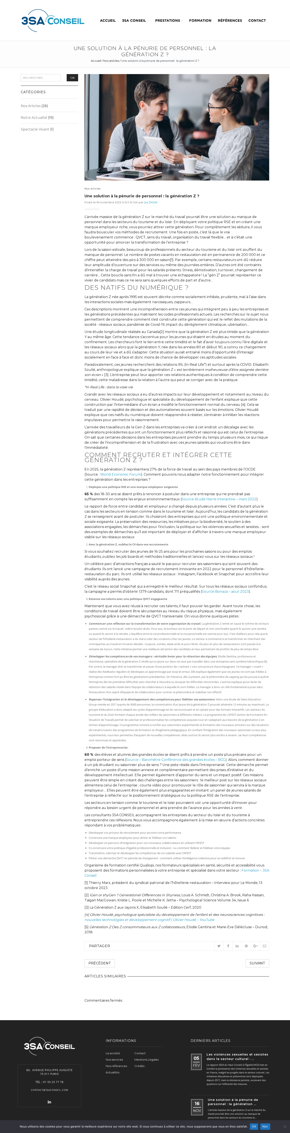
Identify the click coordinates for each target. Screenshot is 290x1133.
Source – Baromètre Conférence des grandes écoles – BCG (175, 760)
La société (113, 1053)
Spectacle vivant (35, 129)
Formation (200, 20)
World (105, 474)
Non (265, 1126)
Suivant (257, 963)
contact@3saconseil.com (49, 1089)
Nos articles (111, 60)
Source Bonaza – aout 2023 (225, 591)
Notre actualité (34, 118)
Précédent (100, 963)
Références (230, 20)
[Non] (285, 1126)
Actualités (112, 1072)
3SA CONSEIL (134, 20)
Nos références (116, 1066)
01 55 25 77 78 (53, 1082)
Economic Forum (126, 474)
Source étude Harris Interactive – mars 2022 (219, 499)
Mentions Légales (146, 1059)
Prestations (167, 20)
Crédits (139, 1066)
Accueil (108, 20)
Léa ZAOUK (150, 202)
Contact (257, 20)
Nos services (114, 1059)
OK (72, 77)
